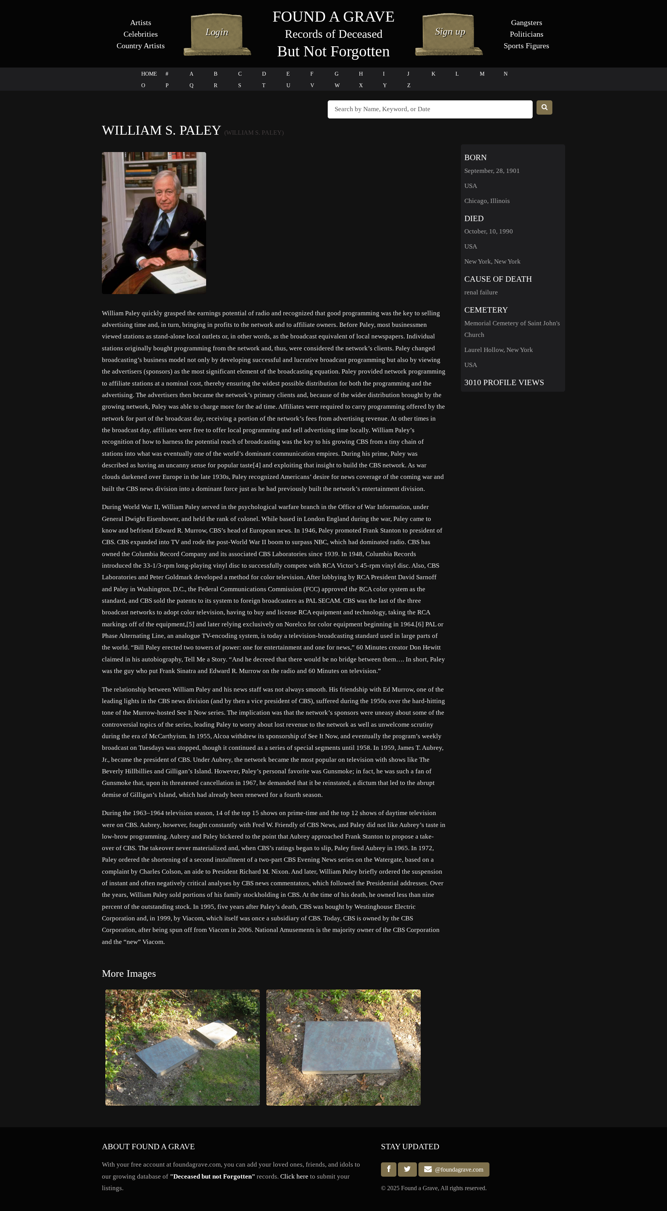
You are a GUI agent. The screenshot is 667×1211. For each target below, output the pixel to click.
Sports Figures (526, 45)
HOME (149, 74)
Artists (140, 22)
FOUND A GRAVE (333, 16)
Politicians (526, 34)
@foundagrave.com (457, 1169)
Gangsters (526, 22)
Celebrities (141, 34)
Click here (294, 1176)
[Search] (545, 107)
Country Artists (141, 45)
